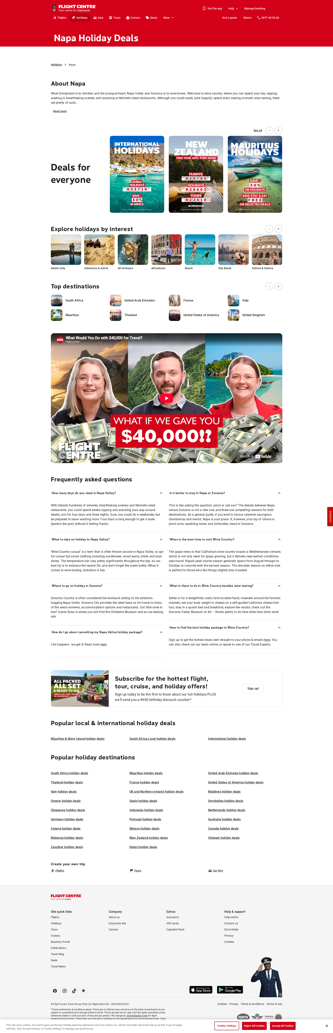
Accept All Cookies (282, 1025)
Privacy (228, 935)
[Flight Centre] (66, 897)
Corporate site (117, 923)
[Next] (278, 130)
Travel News (58, 966)
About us (114, 917)
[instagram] (65, 991)
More (166, 17)
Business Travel (60, 941)
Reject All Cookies (254, 1025)
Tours (116, 17)
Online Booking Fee (137, 1015)
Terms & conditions (252, 1003)
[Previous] (269, 130)
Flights (62, 17)
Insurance (172, 917)
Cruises (135, 17)
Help (231, 8)
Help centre (231, 917)
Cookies (229, 941)
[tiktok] (74, 991)
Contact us (231, 923)
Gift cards (172, 923)
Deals (153, 17)
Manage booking (254, 8)
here (104, 644)
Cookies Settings (226, 1025)
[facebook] (55, 991)
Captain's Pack (175, 929)
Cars (100, 17)
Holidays (82, 17)
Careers (113, 929)
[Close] (327, 1026)
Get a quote (229, 17)
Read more (60, 111)
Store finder (231, 929)
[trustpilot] (84, 991)
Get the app (215, 8)
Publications (58, 947)
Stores (247, 17)
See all (258, 130)
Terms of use (274, 1003)
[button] (330, 516)
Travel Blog (57, 954)
